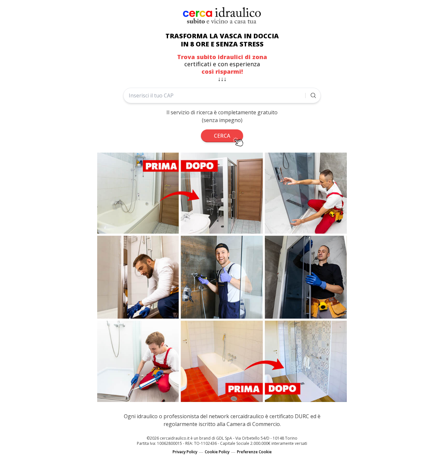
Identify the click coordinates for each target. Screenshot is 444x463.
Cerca (222, 135)
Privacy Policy (185, 452)
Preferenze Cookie (254, 452)
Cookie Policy (217, 452)
